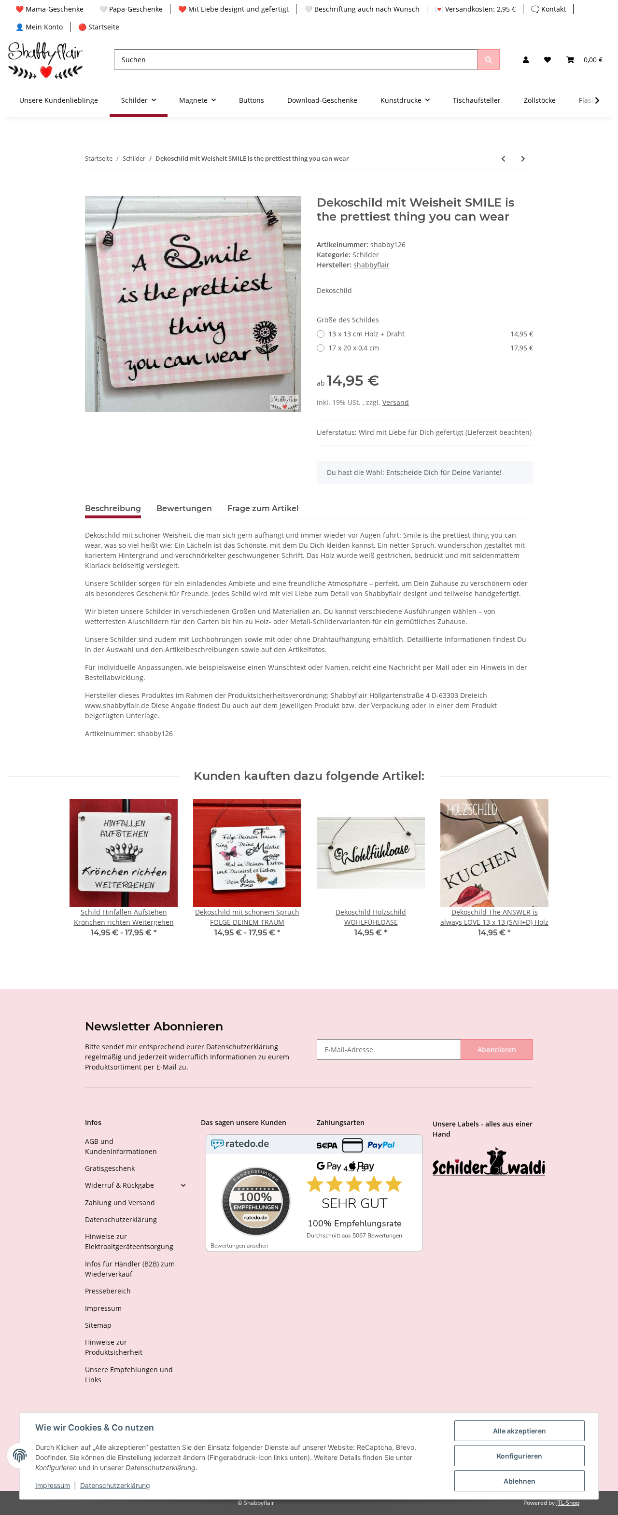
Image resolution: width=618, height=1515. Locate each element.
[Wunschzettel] (547, 59)
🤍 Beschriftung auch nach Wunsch (362, 9)
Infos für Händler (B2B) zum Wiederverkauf (130, 1269)
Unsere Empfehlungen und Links (129, 1374)
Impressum (103, 1308)
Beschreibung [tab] (113, 508)
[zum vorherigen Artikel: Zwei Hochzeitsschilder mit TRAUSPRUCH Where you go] (503, 158)
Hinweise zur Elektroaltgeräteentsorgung (129, 1241)
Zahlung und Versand (120, 1202)
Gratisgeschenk (110, 1168)
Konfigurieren (519, 1456)
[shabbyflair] (45, 59)
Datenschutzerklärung (242, 1046)
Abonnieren (497, 1049)
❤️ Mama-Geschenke (49, 9)
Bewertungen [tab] (184, 508)
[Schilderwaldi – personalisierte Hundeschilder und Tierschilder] (489, 1162)
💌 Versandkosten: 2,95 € (475, 9)
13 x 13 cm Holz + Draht (430, 333)
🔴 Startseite (98, 26)
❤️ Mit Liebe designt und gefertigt (233, 9)
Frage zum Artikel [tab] (263, 508)
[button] (525, 59)
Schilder (365, 254)
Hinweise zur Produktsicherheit (113, 1347)
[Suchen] (489, 59)
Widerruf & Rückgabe (119, 1185)
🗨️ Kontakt (548, 9)
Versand (395, 402)
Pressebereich (108, 1290)
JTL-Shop (567, 1503)
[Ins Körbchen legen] (92, 190)
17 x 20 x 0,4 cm (430, 347)
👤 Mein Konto (39, 26)
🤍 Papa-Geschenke (131, 9)
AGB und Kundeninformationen (121, 1146)
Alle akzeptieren (519, 1431)
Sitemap (98, 1325)
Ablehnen (519, 1481)
